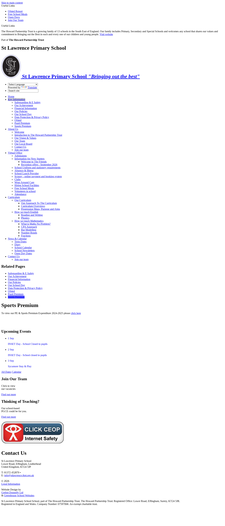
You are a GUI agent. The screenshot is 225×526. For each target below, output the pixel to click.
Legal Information (10, 484)
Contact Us (20, 146)
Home (11, 96)
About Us (13, 129)
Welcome (19, 132)
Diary (17, 244)
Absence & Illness (23, 170)
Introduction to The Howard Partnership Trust (38, 135)
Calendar (16, 372)
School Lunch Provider (26, 173)
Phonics (25, 218)
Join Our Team (15, 20)
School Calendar (23, 247)
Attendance (20, 194)
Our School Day (23, 114)
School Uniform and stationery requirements (37, 167)
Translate (32, 87)
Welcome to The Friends (34, 161)
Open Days (14, 17)
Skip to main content (12, 2)
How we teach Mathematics (28, 220)
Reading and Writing (32, 215)
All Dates (6, 372)
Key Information (16, 99)
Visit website (106, 34)
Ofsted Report (15, 11)
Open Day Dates (23, 253)
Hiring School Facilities (26, 185)
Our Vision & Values (25, 138)
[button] (16, 26)
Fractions (26, 235)
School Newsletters (24, 250)
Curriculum (14, 197)
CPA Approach (29, 226)
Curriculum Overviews (33, 206)
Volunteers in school (25, 191)
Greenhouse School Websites (19, 495)
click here (76, 313)
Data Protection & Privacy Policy (31, 117)
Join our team (21, 149)
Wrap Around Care (24, 182)
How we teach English (26, 212)
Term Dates (20, 241)
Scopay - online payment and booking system (38, 176)
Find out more (8, 394)
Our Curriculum (22, 200)
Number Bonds (29, 232)
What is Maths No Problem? (36, 223)
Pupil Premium (22, 123)
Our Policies (20, 111)
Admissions (20, 155)
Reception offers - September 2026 (39, 164)
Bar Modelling (28, 229)
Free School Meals (17, 14)
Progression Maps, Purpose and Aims (40, 209)
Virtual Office (15, 152)
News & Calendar (17, 238)
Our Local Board (23, 143)
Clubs (17, 179)
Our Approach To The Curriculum (39, 203)
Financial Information (25, 108)
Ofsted (17, 120)
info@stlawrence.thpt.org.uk (19, 475)
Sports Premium (22, 126)
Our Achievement (23, 105)
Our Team (19, 141)
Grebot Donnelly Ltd (12, 492)
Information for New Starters (29, 158)
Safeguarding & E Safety (27, 102)
